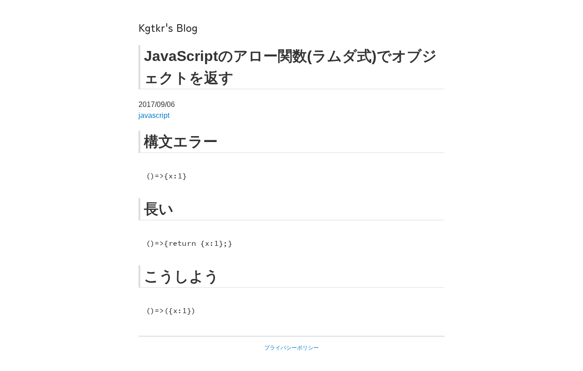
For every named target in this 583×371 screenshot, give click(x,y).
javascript (153, 115)
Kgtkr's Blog (168, 27)
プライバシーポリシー (291, 348)
